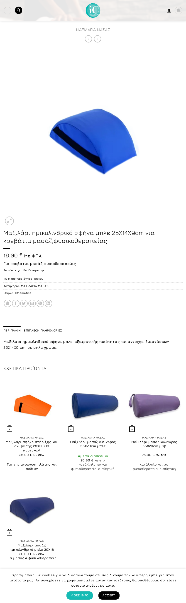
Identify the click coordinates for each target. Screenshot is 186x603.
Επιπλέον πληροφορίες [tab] (43, 330)
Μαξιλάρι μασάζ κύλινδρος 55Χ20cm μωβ (154, 444)
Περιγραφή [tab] (12, 330)
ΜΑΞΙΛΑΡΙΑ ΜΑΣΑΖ (93, 29)
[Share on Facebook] (16, 303)
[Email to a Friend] (32, 303)
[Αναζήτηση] (18, 10)
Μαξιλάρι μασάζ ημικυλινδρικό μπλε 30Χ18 (32, 547)
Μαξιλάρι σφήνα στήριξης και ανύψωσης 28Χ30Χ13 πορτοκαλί (32, 446)
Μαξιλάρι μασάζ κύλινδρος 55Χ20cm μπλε (93, 444)
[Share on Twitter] (24, 303)
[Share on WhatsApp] (7, 303)
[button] (7, 10)
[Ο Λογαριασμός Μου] (169, 10)
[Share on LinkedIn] (48, 303)
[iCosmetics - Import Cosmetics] (93, 10)
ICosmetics (23, 293)
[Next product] (88, 38)
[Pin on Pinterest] (40, 303)
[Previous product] (97, 38)
